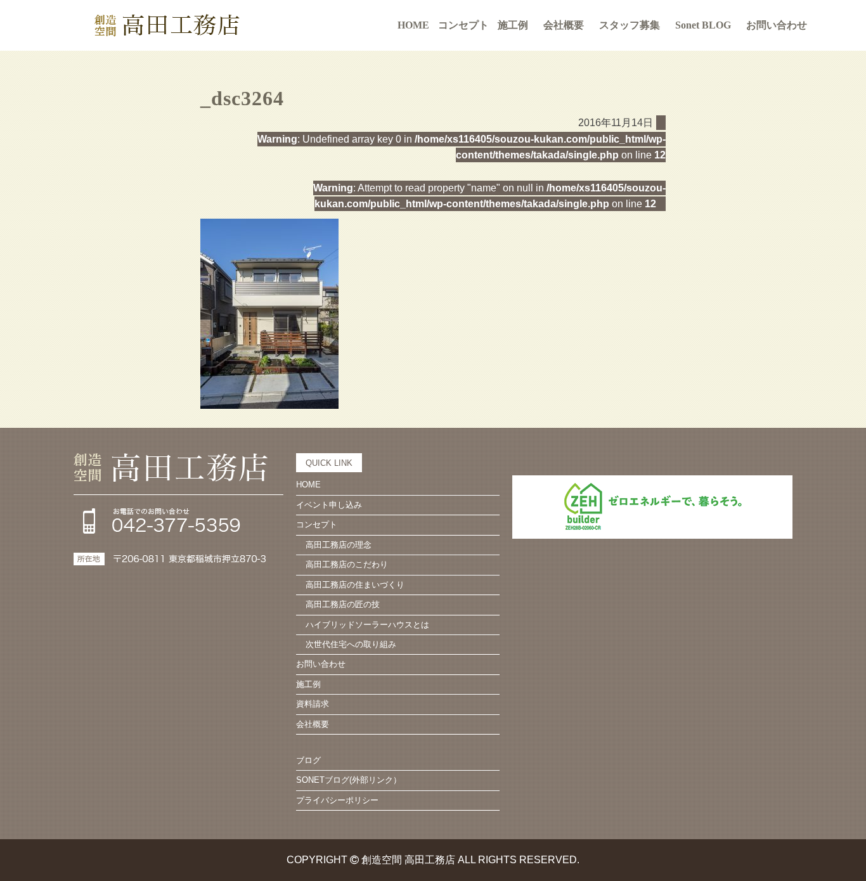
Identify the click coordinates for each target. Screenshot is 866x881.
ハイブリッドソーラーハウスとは (367, 624)
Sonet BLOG (703, 25)
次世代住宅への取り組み (351, 644)
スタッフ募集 (629, 25)
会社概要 (563, 25)
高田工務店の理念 (339, 545)
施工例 (513, 25)
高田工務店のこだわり (347, 564)
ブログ (308, 760)
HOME (413, 25)
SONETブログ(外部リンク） (348, 780)
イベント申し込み (329, 505)
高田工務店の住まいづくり (355, 584)
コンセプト (316, 524)
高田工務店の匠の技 (343, 604)
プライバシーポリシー (337, 800)
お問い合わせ (776, 25)
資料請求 (312, 704)
